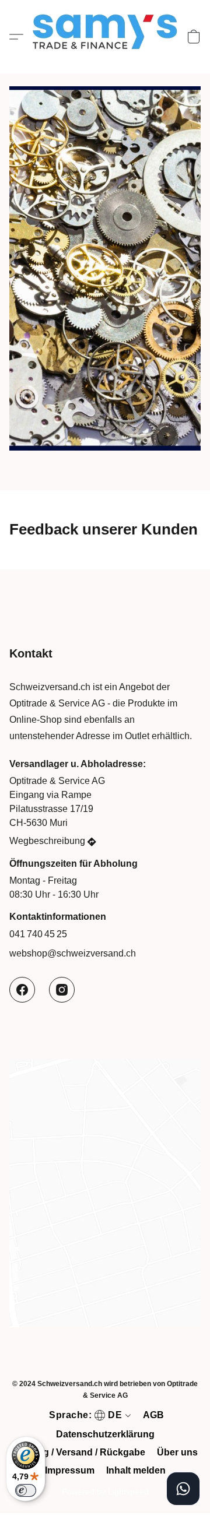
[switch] (25, 1490)
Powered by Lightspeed (105, 1491)
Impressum (69, 1470)
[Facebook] (22, 990)
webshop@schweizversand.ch (72, 953)
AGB (153, 1415)
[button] (105, 36)
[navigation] (88, 1415)
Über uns (177, 1452)
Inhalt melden (136, 1470)
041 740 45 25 (38, 934)
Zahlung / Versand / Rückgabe (78, 1452)
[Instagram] (62, 990)
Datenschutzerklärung (105, 1434)
